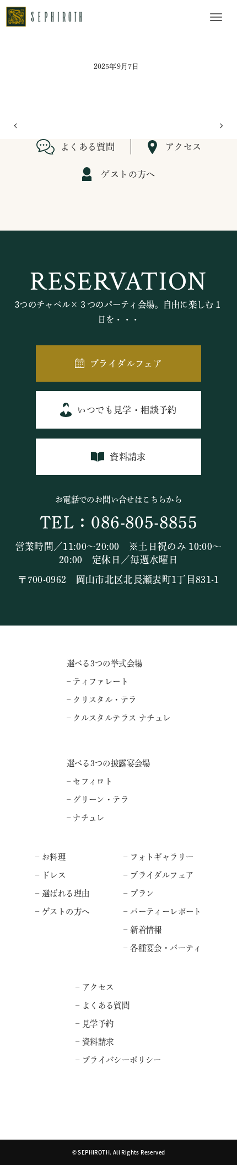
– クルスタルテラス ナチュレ (119, 718)
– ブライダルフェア (158, 875)
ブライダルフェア (126, 363)
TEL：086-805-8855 (118, 522)
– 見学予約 (95, 1023)
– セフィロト (90, 781)
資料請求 (128, 456)
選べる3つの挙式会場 (105, 663)
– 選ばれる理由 (62, 893)
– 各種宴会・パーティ (162, 948)
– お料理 (50, 857)
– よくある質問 (103, 1005)
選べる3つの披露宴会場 (108, 763)
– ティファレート (98, 681)
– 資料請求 (95, 1042)
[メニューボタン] (216, 17)
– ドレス (50, 875)
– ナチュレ (86, 818)
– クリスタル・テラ (102, 700)
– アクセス (95, 987)
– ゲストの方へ (62, 911)
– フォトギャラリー (158, 857)
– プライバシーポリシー (118, 1060)
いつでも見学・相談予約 (126, 409)
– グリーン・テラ (98, 799)
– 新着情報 (142, 930)
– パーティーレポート (162, 911)
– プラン (138, 893)
